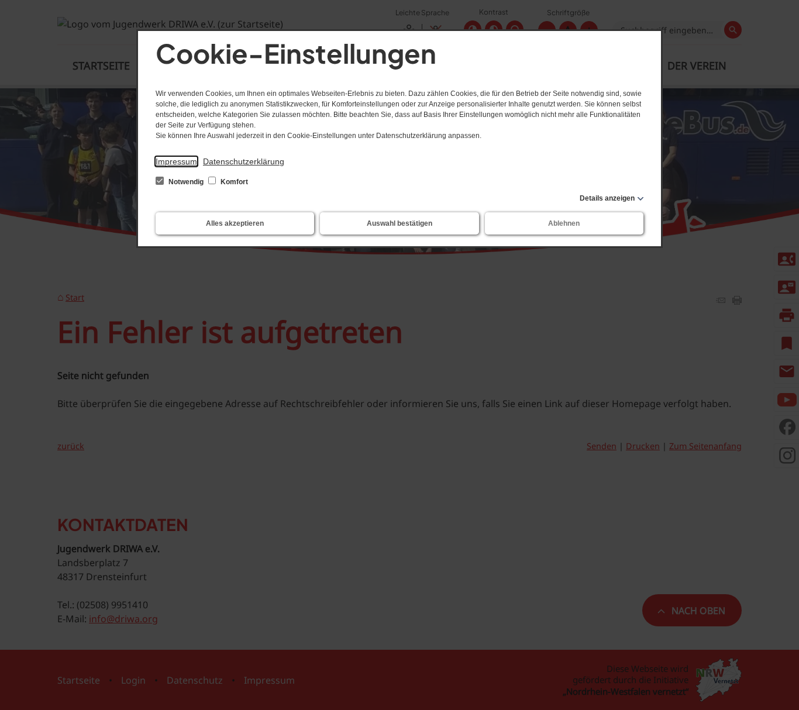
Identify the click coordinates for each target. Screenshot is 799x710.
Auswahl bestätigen (399, 223)
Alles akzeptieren (235, 223)
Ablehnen (564, 223)
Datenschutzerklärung (243, 161)
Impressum (176, 161)
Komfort (233, 182)
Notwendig (186, 182)
